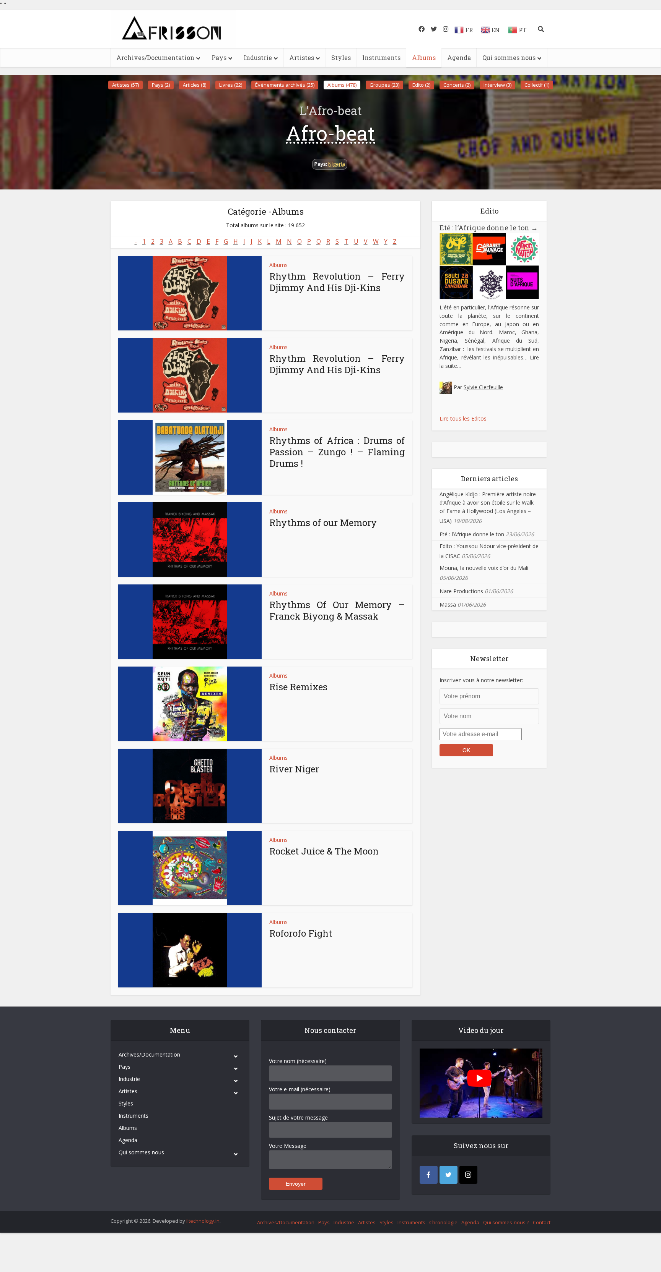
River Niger (294, 769)
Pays (219, 57)
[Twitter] (448, 1175)
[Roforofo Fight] (190, 950)
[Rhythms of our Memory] (190, 539)
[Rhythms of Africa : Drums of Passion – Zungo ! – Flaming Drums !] (190, 457)
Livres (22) (230, 84)
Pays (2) (161, 84)
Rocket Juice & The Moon (324, 851)
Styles (341, 57)
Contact (541, 1222)
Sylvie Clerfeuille (483, 387)
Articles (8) (194, 84)
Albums (424, 57)
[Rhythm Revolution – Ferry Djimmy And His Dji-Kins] (190, 293)
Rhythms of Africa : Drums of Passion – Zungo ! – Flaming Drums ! (337, 451)
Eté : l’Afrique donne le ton (489, 227)
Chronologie (443, 1222)
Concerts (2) (457, 84)
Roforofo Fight (300, 933)
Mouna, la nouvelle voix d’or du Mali (484, 567)
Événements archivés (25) (284, 84)
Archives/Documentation (155, 57)
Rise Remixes (298, 687)
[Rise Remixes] (190, 704)
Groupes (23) (384, 84)
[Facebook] (429, 1175)
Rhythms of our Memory (323, 522)
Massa (448, 604)
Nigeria (336, 163)
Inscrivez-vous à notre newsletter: (481, 680)
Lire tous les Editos (463, 418)
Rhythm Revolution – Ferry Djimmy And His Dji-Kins (337, 282)
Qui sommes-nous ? (506, 1222)
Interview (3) (497, 84)
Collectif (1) (536, 84)
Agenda (459, 57)
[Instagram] (468, 1175)
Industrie (258, 57)
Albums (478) (342, 84)
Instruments (381, 57)
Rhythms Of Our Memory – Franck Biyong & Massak (337, 610)
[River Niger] (190, 786)
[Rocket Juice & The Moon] (190, 868)
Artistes (301, 57)
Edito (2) (421, 84)
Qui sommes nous (509, 57)
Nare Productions (461, 591)
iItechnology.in (203, 1220)
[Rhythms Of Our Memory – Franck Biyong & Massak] (190, 621)
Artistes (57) (125, 84)
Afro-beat (330, 133)
